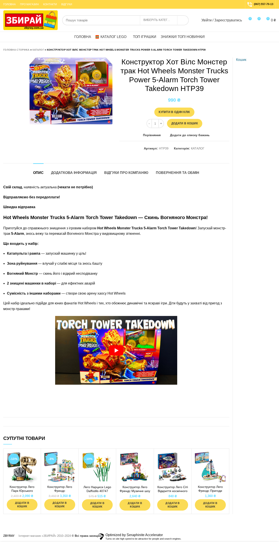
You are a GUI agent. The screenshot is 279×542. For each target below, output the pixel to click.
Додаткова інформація (74, 173)
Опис (38, 173)
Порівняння (152, 135)
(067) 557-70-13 (263, 4)
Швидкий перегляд (34, 469)
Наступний (273, 50)
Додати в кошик (184, 123)
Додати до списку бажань (190, 135)
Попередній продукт (265, 50)
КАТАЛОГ (197, 148)
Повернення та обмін (177, 173)
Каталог (38, 49)
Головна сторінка (16, 49)
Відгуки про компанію (126, 173)
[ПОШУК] (182, 20)
